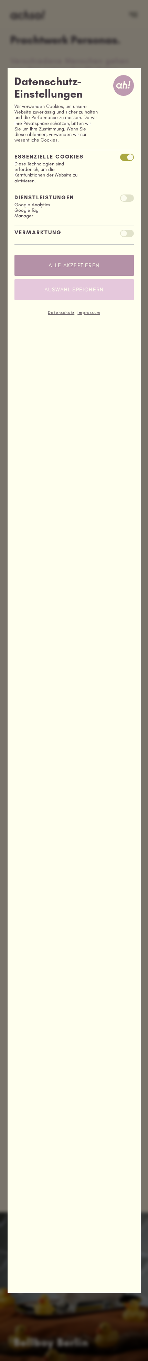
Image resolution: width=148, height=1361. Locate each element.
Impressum (88, 312)
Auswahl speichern (74, 289)
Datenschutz (61, 312)
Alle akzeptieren (74, 265)
